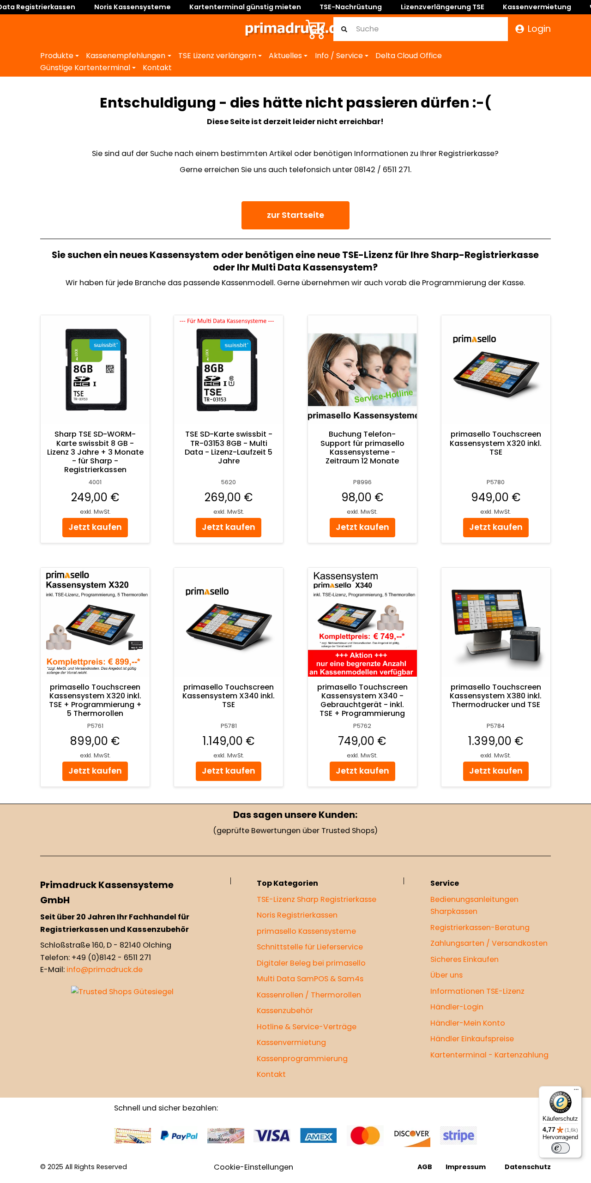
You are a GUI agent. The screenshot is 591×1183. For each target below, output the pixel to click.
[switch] (560, 1147)
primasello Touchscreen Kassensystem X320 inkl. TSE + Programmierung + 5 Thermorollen (95, 700)
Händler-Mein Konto (467, 1023)
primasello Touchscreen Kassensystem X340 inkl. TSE (228, 695)
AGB (424, 1166)
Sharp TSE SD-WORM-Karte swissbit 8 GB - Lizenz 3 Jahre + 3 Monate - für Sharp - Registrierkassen (95, 452)
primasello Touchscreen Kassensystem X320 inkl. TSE (496, 443)
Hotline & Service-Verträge (306, 1026)
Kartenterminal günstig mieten (245, 7)
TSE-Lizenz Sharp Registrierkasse (316, 899)
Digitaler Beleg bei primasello (311, 963)
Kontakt (157, 67)
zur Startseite (295, 215)
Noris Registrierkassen (297, 915)
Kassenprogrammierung (302, 1058)
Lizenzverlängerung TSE (442, 7)
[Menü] (576, 1091)
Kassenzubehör (285, 1010)
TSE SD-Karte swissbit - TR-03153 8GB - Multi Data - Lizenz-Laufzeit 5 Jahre (228, 447)
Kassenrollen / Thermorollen (309, 995)
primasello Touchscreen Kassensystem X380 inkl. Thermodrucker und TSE (496, 695)
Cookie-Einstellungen (253, 1167)
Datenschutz (528, 1166)
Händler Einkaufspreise (472, 1038)
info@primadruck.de (104, 970)
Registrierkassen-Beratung (480, 927)
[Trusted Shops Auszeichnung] (122, 991)
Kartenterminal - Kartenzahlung (489, 1055)
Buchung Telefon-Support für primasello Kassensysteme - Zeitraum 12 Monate (362, 447)
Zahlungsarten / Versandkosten (489, 943)
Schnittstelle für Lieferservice (310, 947)
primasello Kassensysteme (306, 931)
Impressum (466, 1166)
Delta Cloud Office (408, 55)
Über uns (446, 975)
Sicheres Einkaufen (464, 959)
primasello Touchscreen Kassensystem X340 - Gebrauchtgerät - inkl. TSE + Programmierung (362, 700)
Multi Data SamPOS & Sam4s (310, 978)
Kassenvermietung (537, 7)
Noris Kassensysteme (132, 7)
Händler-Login (456, 1007)
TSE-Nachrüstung (351, 7)
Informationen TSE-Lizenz (477, 991)
